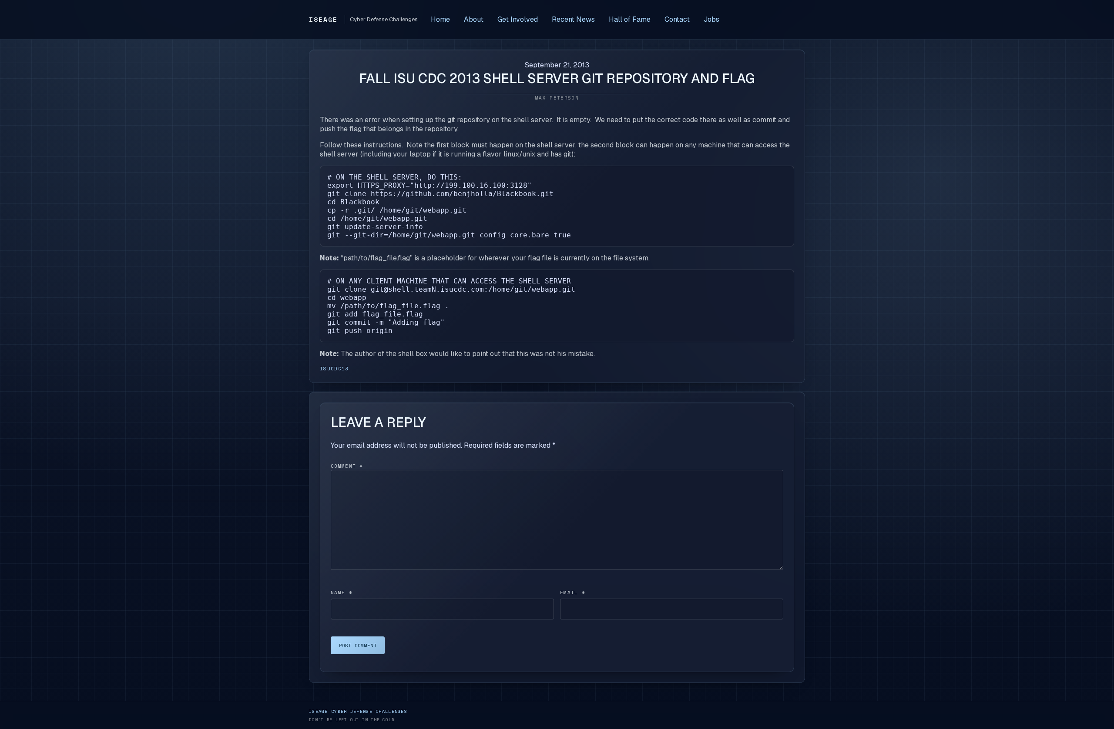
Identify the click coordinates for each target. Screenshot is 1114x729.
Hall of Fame (630, 19)
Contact (677, 19)
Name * (341, 592)
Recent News (573, 19)
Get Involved (517, 19)
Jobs (711, 19)
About (473, 19)
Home (440, 19)
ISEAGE (323, 19)
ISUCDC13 (334, 368)
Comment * (347, 466)
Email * (572, 592)
